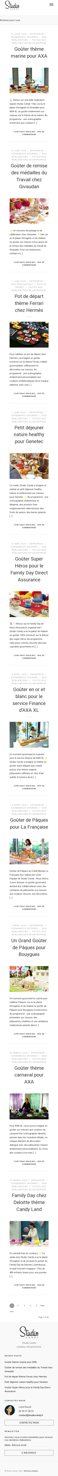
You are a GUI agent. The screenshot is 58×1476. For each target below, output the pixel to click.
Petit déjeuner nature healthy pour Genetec (29, 434)
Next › (43, 1306)
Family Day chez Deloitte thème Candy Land (29, 1202)
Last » (12, 1311)
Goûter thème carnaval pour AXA (29, 1075)
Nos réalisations (22, 284)
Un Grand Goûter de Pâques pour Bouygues (29, 947)
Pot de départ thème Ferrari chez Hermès (29, 303)
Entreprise (37, 34)
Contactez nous (29, 1422)
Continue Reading (24, 132)
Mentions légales (31, 1471)
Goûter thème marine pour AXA (21, 1362)
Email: (8, 1445)
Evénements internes (24, 37)
